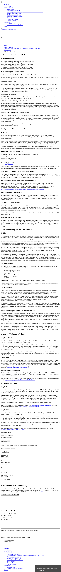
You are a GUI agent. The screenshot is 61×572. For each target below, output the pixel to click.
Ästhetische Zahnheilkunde (14, 13)
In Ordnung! (41, 570)
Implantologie (10, 9)
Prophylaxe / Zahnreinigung (14, 15)
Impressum (3, 525)
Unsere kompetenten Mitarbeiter (15, 25)
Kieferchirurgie (11, 17)
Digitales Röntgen (11, 20)
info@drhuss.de (9, 164)
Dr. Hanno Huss (11, 23)
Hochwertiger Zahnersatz (13, 10)
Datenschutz (4, 526)
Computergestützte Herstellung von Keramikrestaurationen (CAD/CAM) (25, 12)
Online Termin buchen (8, 449)
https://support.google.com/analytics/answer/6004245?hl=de (20, 380)
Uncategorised (7, 50)
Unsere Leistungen (8, 7)
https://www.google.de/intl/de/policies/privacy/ (12, 429)
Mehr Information (54, 568)
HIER (41, 491)
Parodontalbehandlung (12, 19)
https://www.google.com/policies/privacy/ (29, 406)
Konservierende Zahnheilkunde (15, 16)
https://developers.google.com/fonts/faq (41, 405)
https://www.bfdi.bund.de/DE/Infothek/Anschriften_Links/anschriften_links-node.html (22, 189)
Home (5, 45)
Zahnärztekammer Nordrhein (9, 482)
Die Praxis (6, 5)
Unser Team (7, 22)
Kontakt (6, 26)
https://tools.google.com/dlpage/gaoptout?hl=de (18, 367)
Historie (9, 6)
